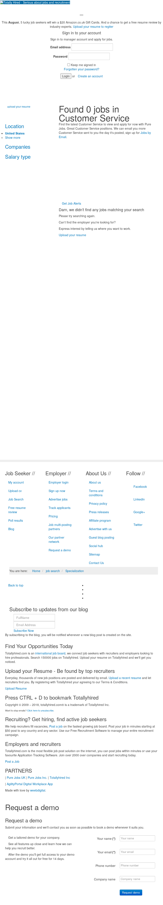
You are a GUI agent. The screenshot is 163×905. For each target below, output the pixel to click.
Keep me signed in (83, 65)
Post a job (56, 726)
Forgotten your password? (81, 69)
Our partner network (56, 539)
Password (60, 56)
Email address (60, 47)
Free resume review (17, 510)
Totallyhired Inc (60, 777)
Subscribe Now (24, 630)
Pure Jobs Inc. (37, 777)
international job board (50, 653)
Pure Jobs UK (16, 777)
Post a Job (12, 761)
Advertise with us (100, 529)
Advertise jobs (58, 499)
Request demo (131, 892)
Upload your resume (72, 235)
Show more (12, 137)
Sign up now (57, 491)
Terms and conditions (96, 493)
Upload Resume (16, 688)
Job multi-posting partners (60, 526)
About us (95, 482)
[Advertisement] (111, 170)
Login (66, 76)
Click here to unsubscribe (40, 710)
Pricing (53, 516)
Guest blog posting (101, 537)
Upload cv (15, 491)
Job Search (16, 499)
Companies (17, 146)
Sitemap (94, 554)
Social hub (96, 546)
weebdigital (37, 790)
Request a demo (60, 550)
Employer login (59, 482)
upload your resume (18, 106)
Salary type (18, 156)
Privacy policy (98, 503)
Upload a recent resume (125, 678)
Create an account (90, 76)
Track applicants (59, 508)
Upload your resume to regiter (93, 26)
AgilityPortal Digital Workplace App (30, 784)
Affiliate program (100, 520)
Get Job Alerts (71, 203)
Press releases (99, 512)
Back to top (15, 585)
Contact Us (96, 563)
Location (14, 126)
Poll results (15, 520)
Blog (11, 529)
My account (16, 482)
